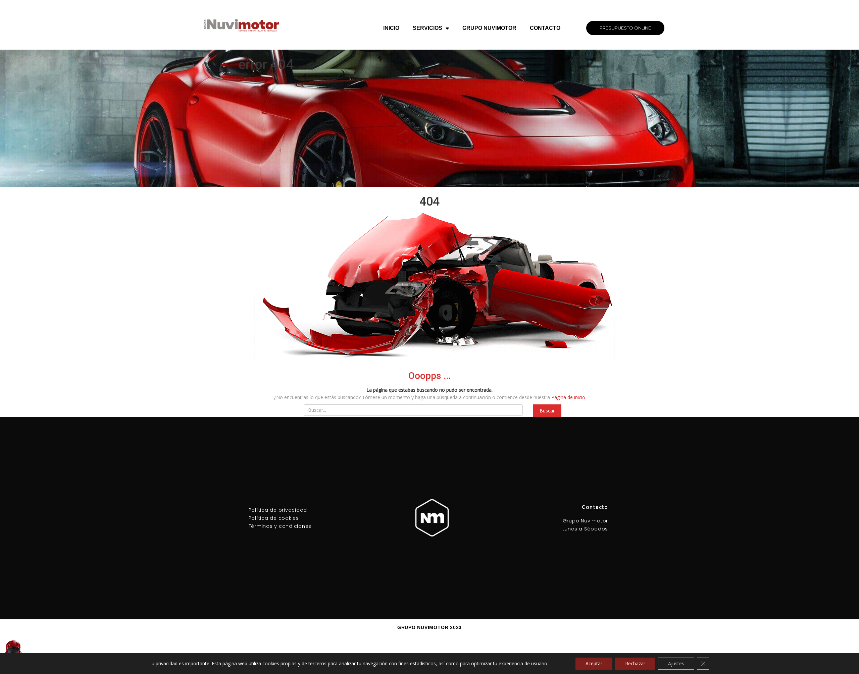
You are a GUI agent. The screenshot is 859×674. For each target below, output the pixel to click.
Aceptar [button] (594, 663)
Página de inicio (568, 397)
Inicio (391, 28)
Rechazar (635, 663)
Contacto (545, 28)
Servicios (427, 28)
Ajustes (676, 663)
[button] (625, 28)
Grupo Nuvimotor (489, 28)
